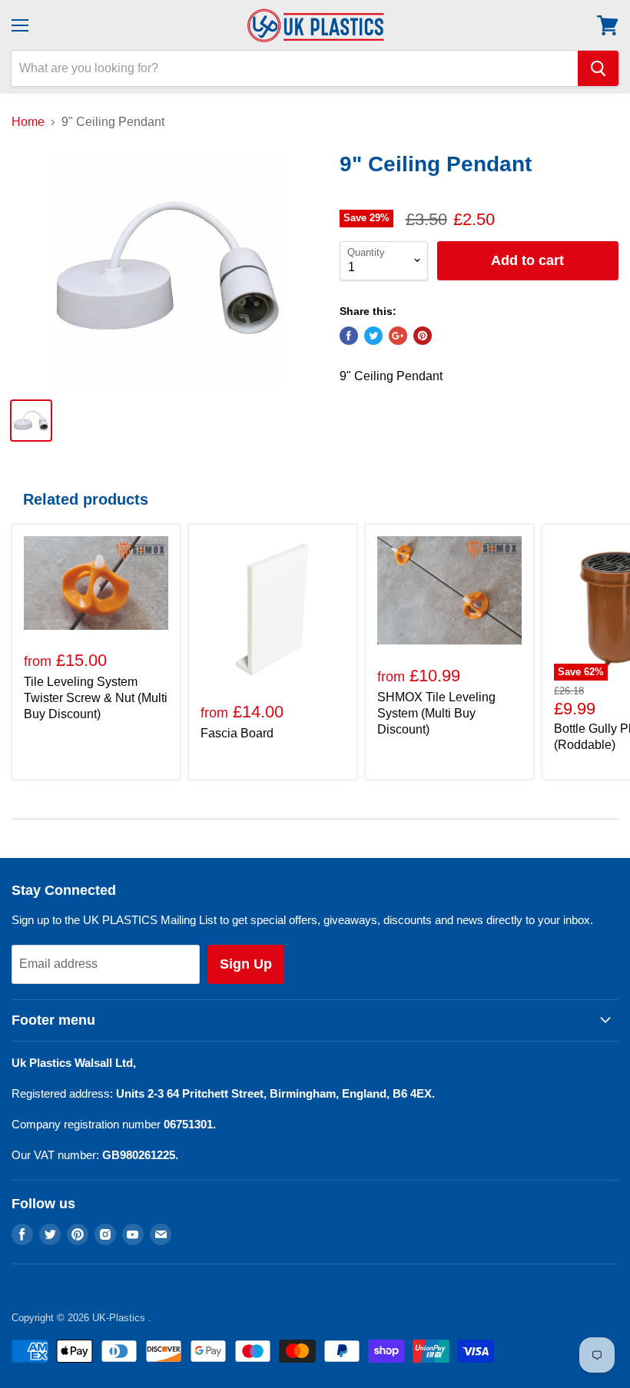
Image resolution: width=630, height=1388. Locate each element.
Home (28, 121)
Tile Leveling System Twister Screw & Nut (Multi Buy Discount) (95, 698)
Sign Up (246, 964)
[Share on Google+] (398, 335)
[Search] (598, 68)
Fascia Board (237, 733)
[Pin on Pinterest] (422, 335)
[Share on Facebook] (349, 335)
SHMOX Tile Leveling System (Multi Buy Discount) (436, 713)
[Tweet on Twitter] (373, 335)
